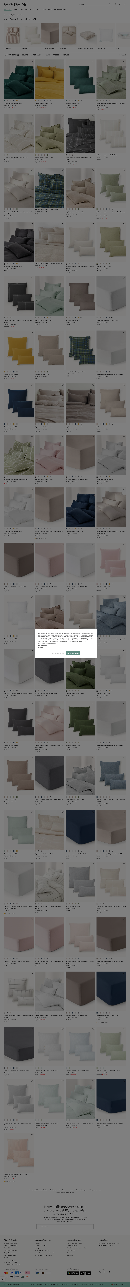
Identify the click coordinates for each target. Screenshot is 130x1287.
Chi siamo (40, 647)
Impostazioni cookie (58, 653)
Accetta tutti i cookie (73, 653)
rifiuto (85, 641)
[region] (66, 643)
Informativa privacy (43, 645)
